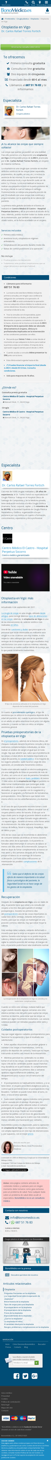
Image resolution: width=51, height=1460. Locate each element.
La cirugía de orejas (10, 613)
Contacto (17, 1347)
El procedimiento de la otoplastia (17, 1315)
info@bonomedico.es (24, 1217)
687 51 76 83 (33, 85)
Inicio (7, 1344)
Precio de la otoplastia (13, 1313)
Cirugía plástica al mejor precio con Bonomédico (24, 1239)
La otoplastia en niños (13, 1321)
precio (30, 1134)
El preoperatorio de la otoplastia (17, 1310)
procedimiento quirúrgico (24, 712)
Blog (26, 1347)
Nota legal (5, 1405)
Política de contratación (10, 1402)
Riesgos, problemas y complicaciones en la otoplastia (26, 1327)
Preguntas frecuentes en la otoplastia (20, 1293)
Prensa (8, 1347)
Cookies (4, 1399)
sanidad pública (27, 759)
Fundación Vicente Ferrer (33, 1427)
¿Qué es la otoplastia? (13, 1318)
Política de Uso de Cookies (30, 1453)
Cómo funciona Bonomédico (24, 1344)
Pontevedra (10, 19)
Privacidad (5, 1396)
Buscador (42, 1344)
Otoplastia (34, 19)
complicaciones (30, 861)
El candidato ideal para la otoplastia (19, 1324)
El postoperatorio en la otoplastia (18, 1307)
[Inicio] (2, 19)
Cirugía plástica (23, 19)
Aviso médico (6, 1393)
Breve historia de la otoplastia (16, 1301)
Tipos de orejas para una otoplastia (19, 1304)
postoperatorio (11, 914)
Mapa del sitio (7, 1408)
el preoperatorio (11, 741)
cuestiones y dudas (19, 629)
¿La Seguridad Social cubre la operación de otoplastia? (22, 1297)
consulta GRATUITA (25, 47)
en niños (14, 625)
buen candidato (33, 778)
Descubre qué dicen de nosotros (24, 1275)
